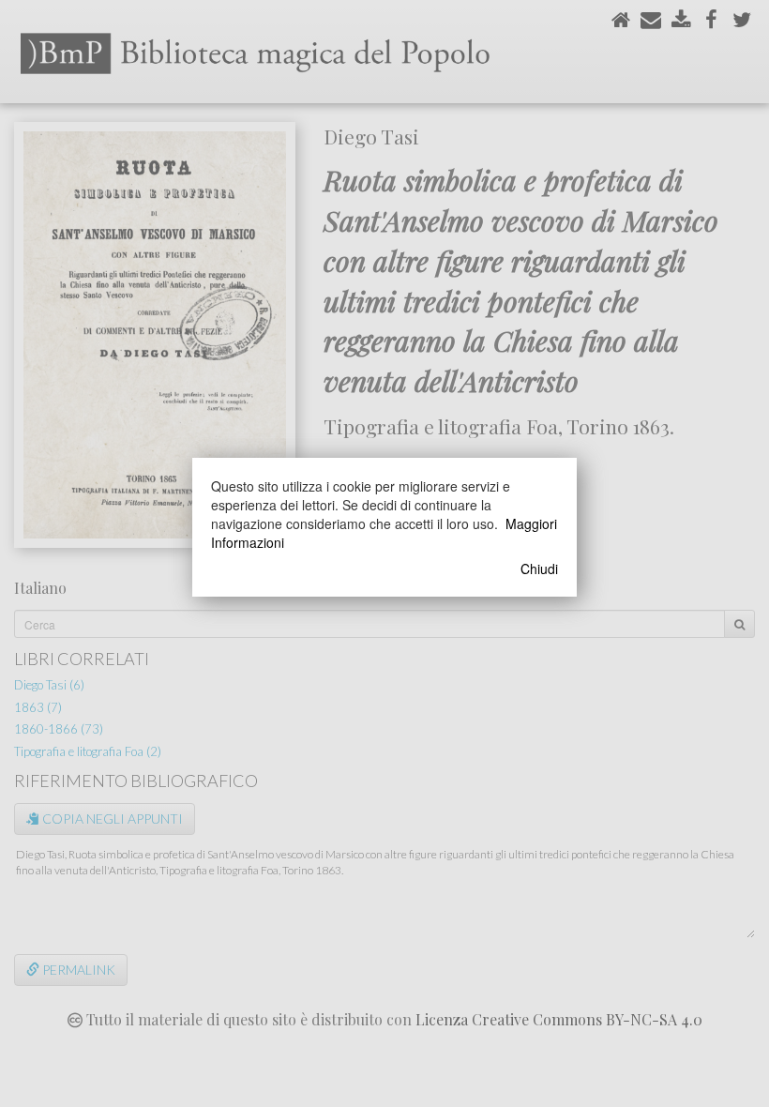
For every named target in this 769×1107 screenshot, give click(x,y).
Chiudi (539, 568)
